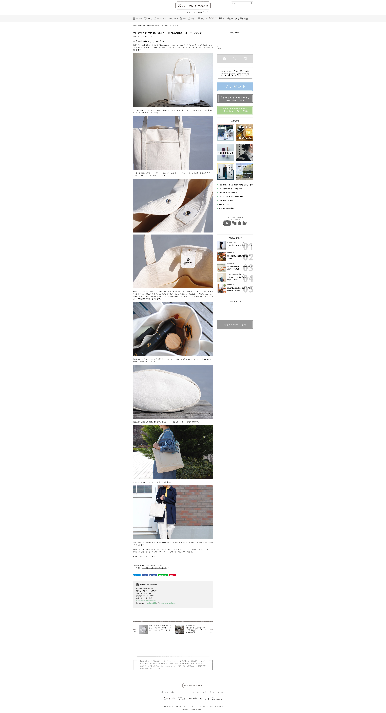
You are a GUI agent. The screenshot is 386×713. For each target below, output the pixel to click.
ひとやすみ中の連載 (226, 208)
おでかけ (160, 19)
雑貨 (184, 19)
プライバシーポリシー (191, 706)
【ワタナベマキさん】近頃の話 (230, 189)
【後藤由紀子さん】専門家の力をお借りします (236, 185)
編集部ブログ (224, 204)
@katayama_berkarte (167, 603)
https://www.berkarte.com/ (146, 600)
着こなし (139, 19)
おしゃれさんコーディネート (235, 242)
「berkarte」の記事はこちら (151, 565)
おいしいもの (173, 19)
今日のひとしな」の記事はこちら (154, 568)
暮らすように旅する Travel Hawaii (232, 196)
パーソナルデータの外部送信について (212, 706)
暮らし (150, 19)
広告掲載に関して (168, 706)
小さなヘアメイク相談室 (228, 192)
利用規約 (178, 706)
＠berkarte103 (150, 603)
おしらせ (204, 19)
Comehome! (231, 252)
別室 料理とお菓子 (226, 200)
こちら (149, 556)
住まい (193, 19)
